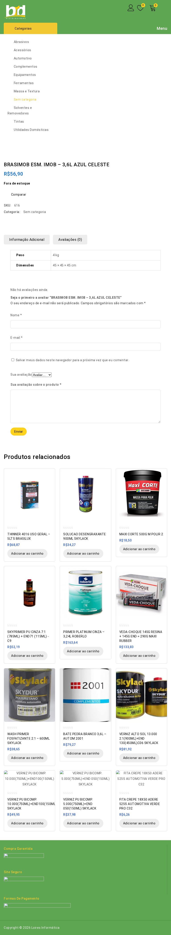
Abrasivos (21, 42)
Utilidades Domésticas (31, 130)
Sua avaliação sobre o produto (35, 384)
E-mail (16, 337)
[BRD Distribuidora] (14, 11)
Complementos (25, 66)
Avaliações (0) (70, 239)
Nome (16, 315)
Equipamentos (25, 75)
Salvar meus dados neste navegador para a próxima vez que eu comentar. (72, 360)
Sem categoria (25, 99)
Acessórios (22, 50)
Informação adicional (26, 239)
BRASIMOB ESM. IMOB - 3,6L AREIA (164, 161)
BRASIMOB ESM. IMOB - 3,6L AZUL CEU (158, 161)
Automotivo (23, 58)
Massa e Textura (27, 91)
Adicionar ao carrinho (27, 553)
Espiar (49, 472)
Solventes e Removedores (20, 110)
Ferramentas (24, 83)
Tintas (19, 121)
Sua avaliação (21, 374)
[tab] (28, 239)
